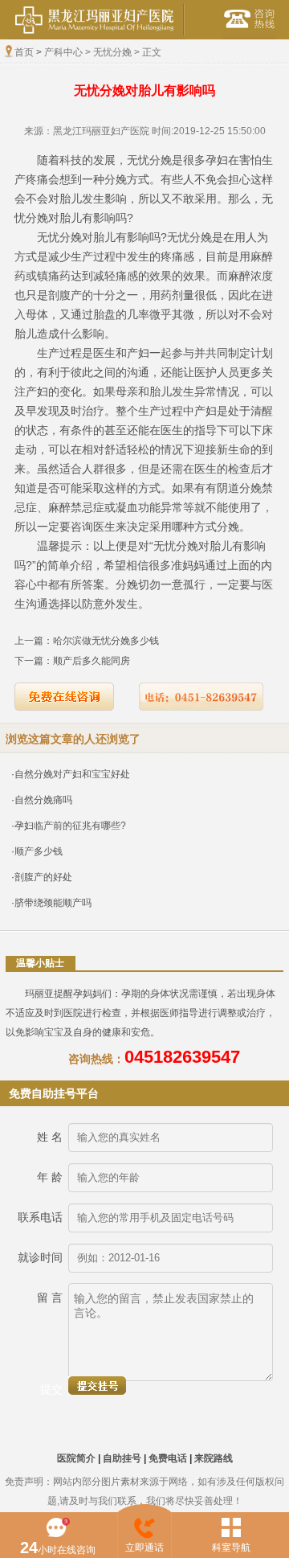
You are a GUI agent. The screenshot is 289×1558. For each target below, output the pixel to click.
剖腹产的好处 (43, 877)
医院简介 (76, 1458)
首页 (24, 52)
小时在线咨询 (58, 1547)
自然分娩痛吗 (43, 800)
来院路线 (213, 1458)
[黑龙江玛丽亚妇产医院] (96, 36)
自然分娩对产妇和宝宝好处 (72, 774)
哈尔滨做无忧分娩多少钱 (106, 640)
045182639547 (182, 1057)
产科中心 (63, 52)
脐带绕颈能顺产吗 (53, 902)
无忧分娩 (112, 52)
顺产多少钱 (38, 851)
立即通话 (144, 1547)
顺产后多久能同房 (91, 660)
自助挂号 (122, 1458)
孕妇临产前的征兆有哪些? (70, 825)
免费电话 (168, 1458)
